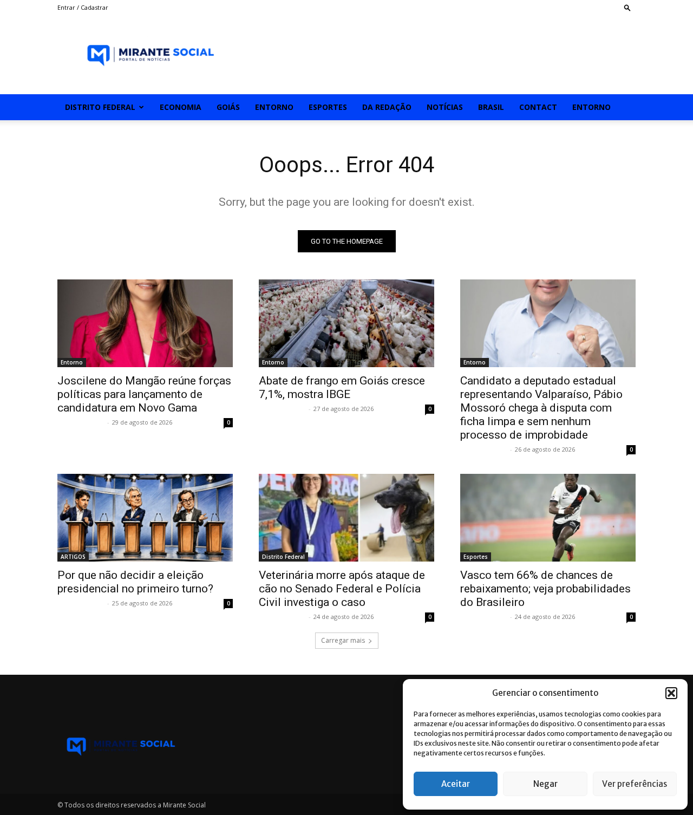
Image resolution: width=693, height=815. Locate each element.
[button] (671, 693)
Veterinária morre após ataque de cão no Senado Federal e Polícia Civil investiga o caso (342, 589)
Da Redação (386, 107)
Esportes (328, 107)
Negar (545, 784)
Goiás (228, 107)
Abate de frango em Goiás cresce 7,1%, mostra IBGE (342, 387)
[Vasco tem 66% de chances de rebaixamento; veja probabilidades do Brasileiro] (548, 518)
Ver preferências (634, 784)
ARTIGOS (73, 556)
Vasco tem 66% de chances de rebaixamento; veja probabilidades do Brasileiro (545, 589)
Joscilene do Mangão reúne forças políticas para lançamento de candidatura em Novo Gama (144, 394)
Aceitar (455, 784)
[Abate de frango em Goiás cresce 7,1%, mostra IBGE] (346, 323)
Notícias (445, 107)
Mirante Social (80, 422)
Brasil (491, 107)
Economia (180, 107)
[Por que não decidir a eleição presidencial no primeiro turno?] (145, 518)
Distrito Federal (100, 107)
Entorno (274, 107)
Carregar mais (343, 640)
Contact (538, 107)
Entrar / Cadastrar (82, 7)
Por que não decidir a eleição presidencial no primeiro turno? (135, 582)
